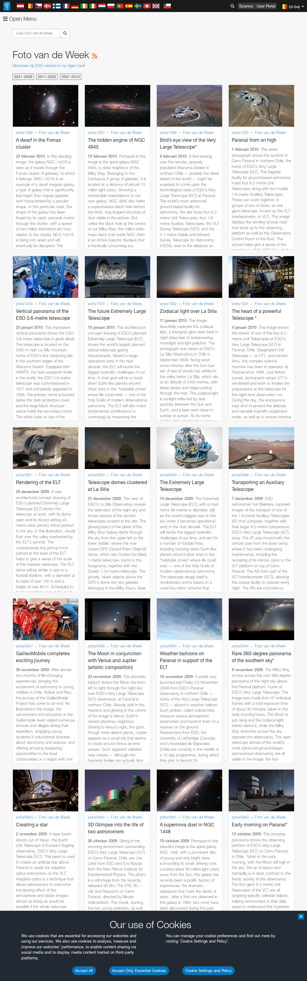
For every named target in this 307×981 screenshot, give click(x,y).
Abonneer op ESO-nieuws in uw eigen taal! (49, 65)
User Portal (266, 6)
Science (246, 6)
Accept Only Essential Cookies (139, 970)
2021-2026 (23, 76)
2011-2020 (47, 76)
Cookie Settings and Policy (208, 970)
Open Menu (22, 19)
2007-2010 (70, 76)
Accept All (84, 970)
